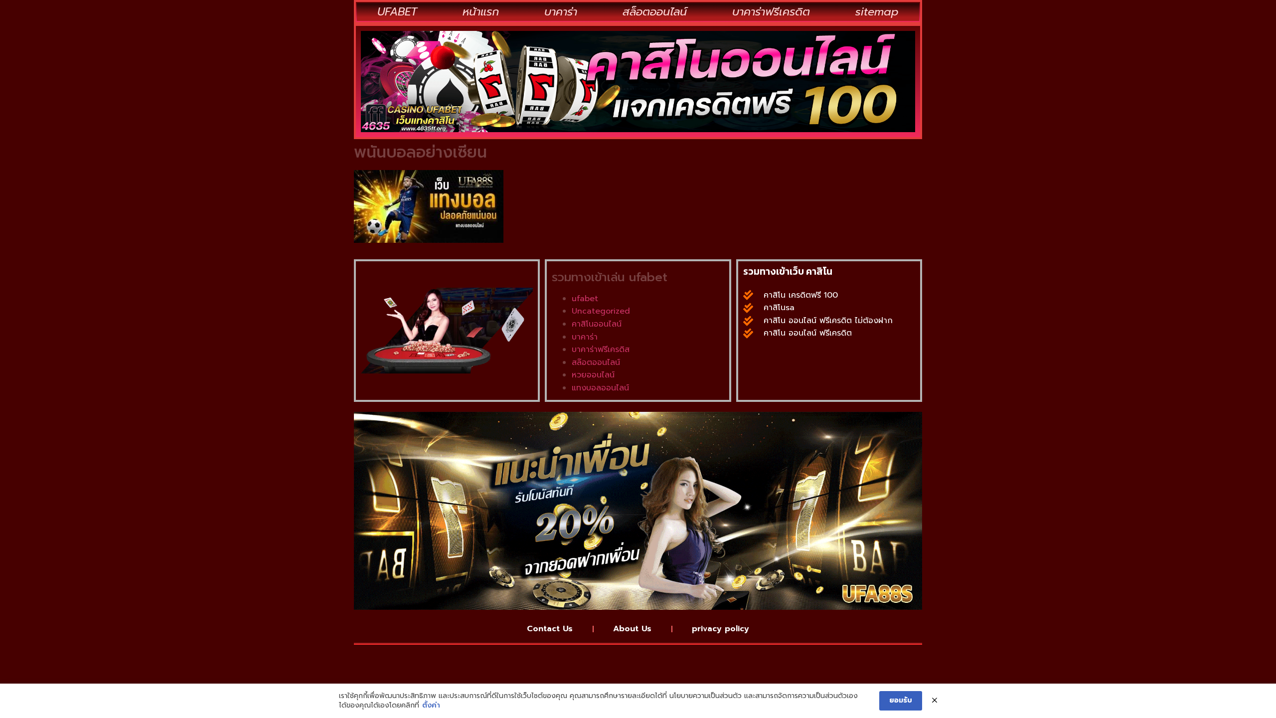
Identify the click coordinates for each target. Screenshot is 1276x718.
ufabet (585, 299)
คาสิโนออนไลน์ (597, 324)
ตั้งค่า (431, 706)
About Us (632, 629)
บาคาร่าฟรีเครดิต (771, 11)
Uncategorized (601, 311)
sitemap (877, 11)
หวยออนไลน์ (593, 375)
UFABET (397, 11)
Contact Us (550, 629)
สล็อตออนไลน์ (655, 11)
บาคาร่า (560, 11)
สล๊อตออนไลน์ (596, 362)
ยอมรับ (900, 700)
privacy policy (720, 629)
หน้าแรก (481, 11)
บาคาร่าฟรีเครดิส (601, 350)
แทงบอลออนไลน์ (600, 388)
